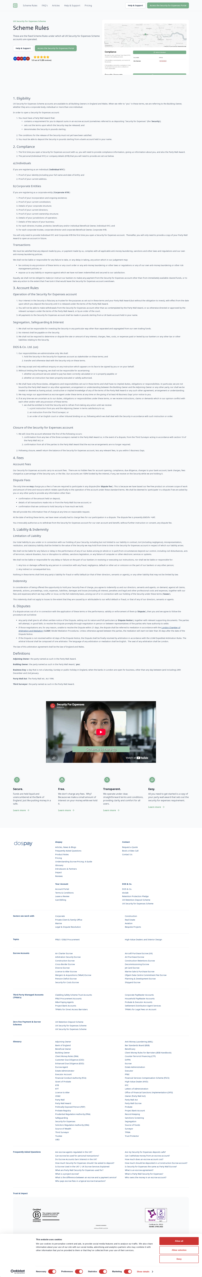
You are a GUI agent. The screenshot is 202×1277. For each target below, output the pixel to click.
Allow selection (179, 1250)
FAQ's (45, 5)
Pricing (88, 5)
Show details (143, 1271)
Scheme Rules (30, 5)
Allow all (179, 1241)
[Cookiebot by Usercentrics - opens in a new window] (18, 1272)
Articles (56, 5)
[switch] (79, 1271)
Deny (179, 1259)
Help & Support (72, 5)
